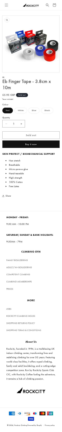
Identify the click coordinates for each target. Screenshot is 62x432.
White (22, 111)
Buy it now (31, 144)
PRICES (9, 289)
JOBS (8, 309)
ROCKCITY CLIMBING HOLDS (20, 316)
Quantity (6, 117)
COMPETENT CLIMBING (18, 274)
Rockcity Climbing (20, 425)
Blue (36, 111)
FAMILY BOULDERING (17, 260)
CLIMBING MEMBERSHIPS (19, 281)
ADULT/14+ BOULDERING (19, 267)
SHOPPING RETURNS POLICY (20, 323)
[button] (6, 5)
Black (49, 111)
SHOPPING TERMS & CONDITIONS (23, 330)
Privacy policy (50, 425)
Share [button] (8, 196)
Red (9, 111)
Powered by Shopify (35, 425)
